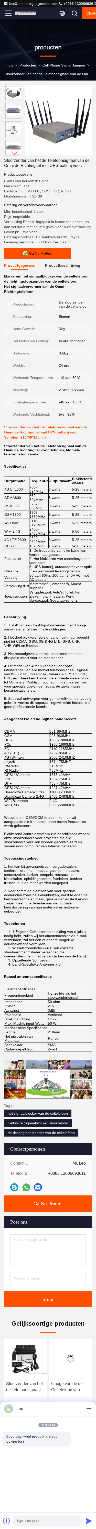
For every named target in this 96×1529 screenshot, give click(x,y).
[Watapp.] (26, 1187)
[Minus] (89, 1409)
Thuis (8, 65)
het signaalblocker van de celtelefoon (38, 1113)
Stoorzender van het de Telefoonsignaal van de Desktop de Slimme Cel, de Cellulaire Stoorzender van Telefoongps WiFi (24, 1387)
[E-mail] (38, 1187)
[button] (14, 153)
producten (27, 65)
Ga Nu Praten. (48, 1203)
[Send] (89, 1520)
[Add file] (6, 1520)
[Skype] (14, 1187)
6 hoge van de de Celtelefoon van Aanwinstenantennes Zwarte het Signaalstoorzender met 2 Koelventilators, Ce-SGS (70, 1387)
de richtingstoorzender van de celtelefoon (41, 1133)
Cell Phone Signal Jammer (64, 65)
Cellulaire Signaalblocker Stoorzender (38, 1123)
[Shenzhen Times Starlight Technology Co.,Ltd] (25, 13)
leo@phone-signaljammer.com (33, 4)
